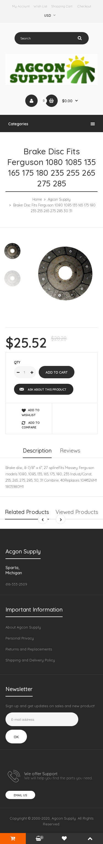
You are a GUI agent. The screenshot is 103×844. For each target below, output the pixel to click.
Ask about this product (47, 389)
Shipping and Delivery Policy (30, 660)
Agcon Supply (59, 199)
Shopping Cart (62, 6)
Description (37, 450)
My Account (21, 6)
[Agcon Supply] (51, 83)
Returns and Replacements (28, 649)
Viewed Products (76, 511)
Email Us (20, 795)
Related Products (27, 511)
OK (16, 737)
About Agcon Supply (23, 627)
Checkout (84, 6)
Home (37, 199)
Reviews (70, 450)
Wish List (40, 6)
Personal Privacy (19, 638)
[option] (65, 273)
